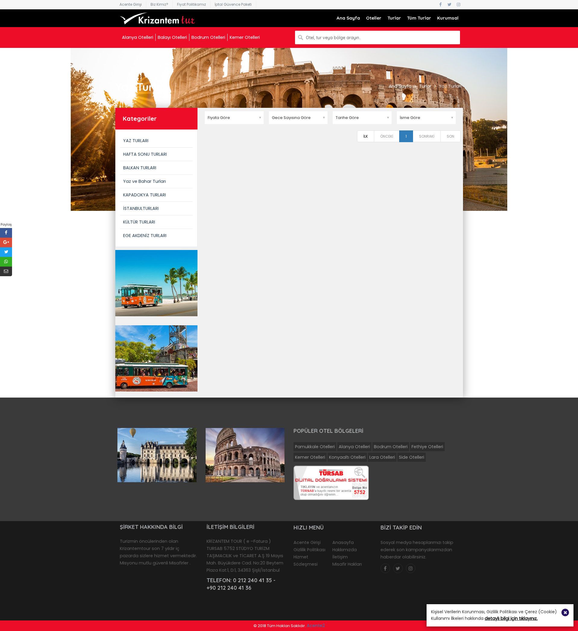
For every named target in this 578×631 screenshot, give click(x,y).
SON (450, 136)
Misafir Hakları (347, 564)
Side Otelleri (411, 457)
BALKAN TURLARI (139, 168)
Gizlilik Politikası (309, 550)
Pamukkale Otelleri (315, 447)
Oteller (373, 18)
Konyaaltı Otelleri (347, 457)
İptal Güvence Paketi (233, 4)
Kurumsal (447, 18)
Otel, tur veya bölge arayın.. (333, 37)
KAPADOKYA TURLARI (144, 195)
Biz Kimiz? (159, 4)
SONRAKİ (426, 136)
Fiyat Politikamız (191, 4)
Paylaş (6, 224)
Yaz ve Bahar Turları (144, 181)
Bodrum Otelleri (208, 37)
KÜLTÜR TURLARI (139, 222)
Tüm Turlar (419, 18)
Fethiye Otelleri (427, 447)
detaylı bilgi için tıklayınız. (511, 618)
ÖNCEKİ (386, 136)
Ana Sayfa (348, 18)
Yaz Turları (450, 86)
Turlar (394, 18)
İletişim (340, 557)
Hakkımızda (344, 550)
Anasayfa (343, 542)
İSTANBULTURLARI (141, 208)
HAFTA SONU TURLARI (145, 154)
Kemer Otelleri (245, 37)
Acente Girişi (131, 4)
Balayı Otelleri (172, 37)
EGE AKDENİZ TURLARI (144, 236)
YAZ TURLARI (135, 141)
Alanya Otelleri (137, 37)
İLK (365, 136)
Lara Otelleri (382, 457)
